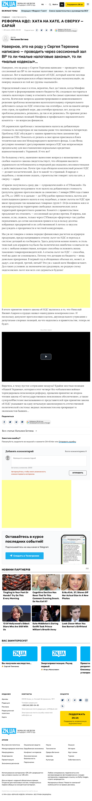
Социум (71, 745)
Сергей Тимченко (11, 666)
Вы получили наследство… (16, 663)
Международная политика (12, 749)
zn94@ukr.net (52, 709)
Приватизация (8, 760)
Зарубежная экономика (34, 749)
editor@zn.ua (27, 715)
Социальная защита (32, 745)
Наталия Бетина (19, 39)
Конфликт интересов (32, 752)
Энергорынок (7, 756)
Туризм (71, 756)
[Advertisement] (46, 291)
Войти (55, 4)
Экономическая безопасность (30, 757)
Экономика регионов (10, 763)
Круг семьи (72, 752)
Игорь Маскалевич (51, 670)
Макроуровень (8, 752)
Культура (50, 760)
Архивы (5, 699)
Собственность (74, 760)
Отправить (77, 473)
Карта (4, 717)
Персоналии (29, 762)
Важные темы (9, 11)
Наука (48, 745)
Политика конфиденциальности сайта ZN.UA (20, 791)
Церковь (49, 756)
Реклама (5, 707)
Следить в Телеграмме (26, 555)
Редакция (6, 703)
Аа (62, 4)
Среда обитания (52, 752)
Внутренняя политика (11, 745)
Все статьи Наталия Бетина (18, 430)
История (71, 749)
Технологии (51, 749)
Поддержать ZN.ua (75, 4)
